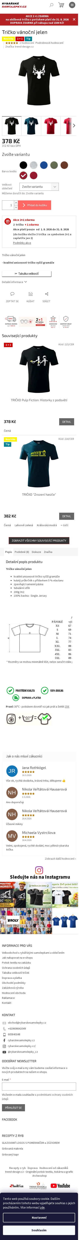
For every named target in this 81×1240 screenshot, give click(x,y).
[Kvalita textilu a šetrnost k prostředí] (34, 690)
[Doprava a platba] (24, 698)
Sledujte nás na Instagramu (40, 877)
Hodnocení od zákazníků (54, 1168)
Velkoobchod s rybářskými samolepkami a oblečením (33, 953)
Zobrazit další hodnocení (59, 859)
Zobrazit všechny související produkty (39, 540)
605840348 (14, 1034)
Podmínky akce (22, 243)
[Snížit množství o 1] (16, 207)
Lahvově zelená (24, 525)
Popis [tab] (8, 552)
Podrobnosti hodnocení (49, 43)
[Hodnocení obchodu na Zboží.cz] (16, 1186)
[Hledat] (51, 5)
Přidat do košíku (37, 205)
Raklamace (8, 998)
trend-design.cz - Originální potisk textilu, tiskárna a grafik (39, 1172)
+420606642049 (17, 1029)
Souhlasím (39, 1230)
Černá (7, 431)
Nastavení (39, 1217)
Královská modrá (47, 525)
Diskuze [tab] (36, 552)
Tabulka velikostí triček (15, 973)
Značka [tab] (48, 552)
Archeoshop (39, 1176)
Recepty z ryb (17, 1168)
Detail (66, 421)
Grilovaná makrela (12, 1149)
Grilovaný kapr (10, 1155)
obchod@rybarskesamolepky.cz (27, 1023)
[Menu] (72, 5)
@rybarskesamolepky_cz (23, 1052)
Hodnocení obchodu (14, 993)
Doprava (33, 1168)
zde (42, 1207)
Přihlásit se (13, 1107)
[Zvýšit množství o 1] (16, 203)
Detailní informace (12, 282)
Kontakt (6, 1003)
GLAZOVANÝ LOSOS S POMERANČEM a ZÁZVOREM (31, 1143)
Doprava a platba (12, 978)
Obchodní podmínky (14, 983)
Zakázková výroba (13, 988)
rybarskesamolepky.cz (21, 1040)
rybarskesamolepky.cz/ (22, 1046)
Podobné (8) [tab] (22, 552)
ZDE (67, 707)
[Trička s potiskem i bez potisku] (38, 1186)
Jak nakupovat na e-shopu (17, 958)
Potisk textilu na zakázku (16, 963)
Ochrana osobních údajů (16, 968)
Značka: (19, 47)
